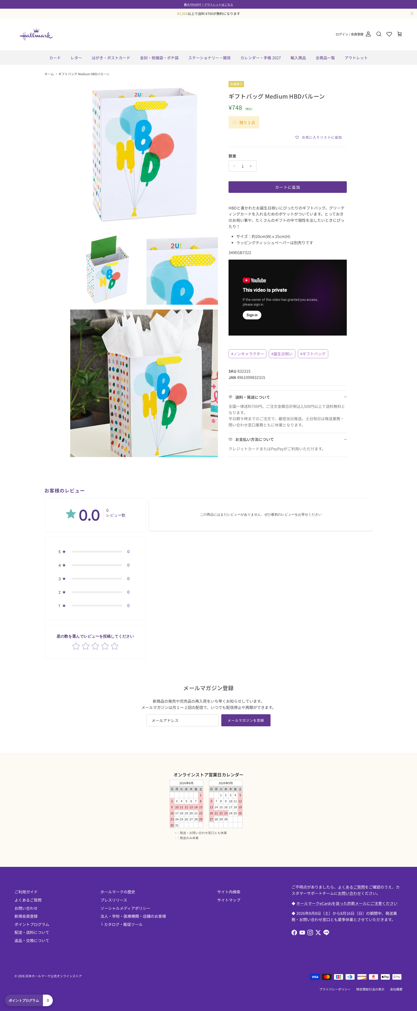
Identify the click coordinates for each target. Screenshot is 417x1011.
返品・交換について (31, 940)
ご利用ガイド (26, 892)
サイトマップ (228, 900)
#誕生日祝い (282, 354)
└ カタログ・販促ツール (121, 924)
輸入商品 (298, 58)
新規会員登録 (26, 916)
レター (76, 58)
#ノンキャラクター (247, 354)
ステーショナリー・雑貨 (209, 58)
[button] (95, 551)
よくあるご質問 (28, 900)
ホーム (49, 74)
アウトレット (356, 58)
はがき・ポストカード (111, 58)
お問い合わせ (26, 908)
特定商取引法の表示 (370, 989)
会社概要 (396, 989)
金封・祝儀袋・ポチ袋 (159, 58)
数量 (232, 155)
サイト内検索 (228, 892)
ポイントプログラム (31, 924)
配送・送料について (31, 932)
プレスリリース (113, 900)
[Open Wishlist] (389, 34)
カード (55, 58)
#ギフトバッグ (313, 354)
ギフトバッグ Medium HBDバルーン (84, 74)
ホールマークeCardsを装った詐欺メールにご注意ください (346, 903)
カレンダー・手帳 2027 (260, 58)
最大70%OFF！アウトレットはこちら (208, 4)
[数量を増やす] (252, 166)
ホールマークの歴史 (117, 892)
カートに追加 (287, 187)
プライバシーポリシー (335, 989)
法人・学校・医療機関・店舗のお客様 (133, 916)
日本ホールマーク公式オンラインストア (53, 976)
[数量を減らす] (233, 166)
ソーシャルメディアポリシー (125, 908)
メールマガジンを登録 (246, 720)
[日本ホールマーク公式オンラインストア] (36, 34)
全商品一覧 (325, 58)
